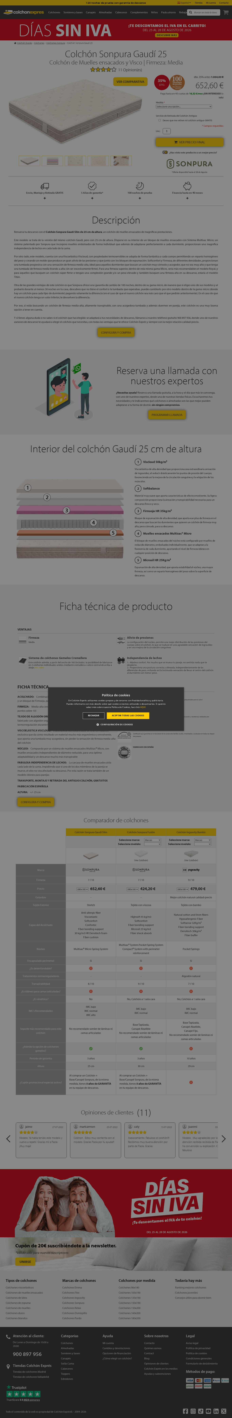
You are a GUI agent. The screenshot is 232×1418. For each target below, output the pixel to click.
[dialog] (116, 709)
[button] (116, 724)
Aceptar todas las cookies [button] (128, 715)
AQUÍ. (143, 707)
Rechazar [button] (93, 715)
